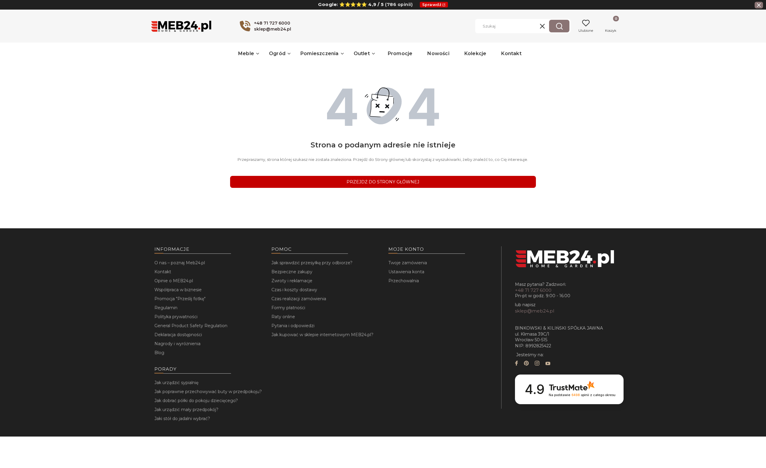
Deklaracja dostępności (178, 334)
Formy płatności (288, 307)
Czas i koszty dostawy (294, 289)
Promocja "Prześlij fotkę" (180, 298)
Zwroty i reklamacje (291, 280)
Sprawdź (432, 4)
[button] (559, 26)
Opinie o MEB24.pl (173, 280)
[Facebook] (516, 364)
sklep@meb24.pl (534, 311)
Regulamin (165, 307)
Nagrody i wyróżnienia (177, 343)
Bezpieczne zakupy (291, 271)
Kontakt (162, 271)
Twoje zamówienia (407, 262)
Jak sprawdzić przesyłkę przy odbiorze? (311, 262)
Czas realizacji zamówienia (298, 298)
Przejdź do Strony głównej (382, 182)
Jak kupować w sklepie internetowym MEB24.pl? (322, 334)
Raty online (283, 316)
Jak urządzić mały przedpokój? (186, 409)
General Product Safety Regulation (190, 325)
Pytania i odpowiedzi (292, 325)
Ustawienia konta (406, 271)
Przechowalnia (403, 280)
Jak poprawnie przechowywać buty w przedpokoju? (208, 391)
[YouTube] (547, 364)
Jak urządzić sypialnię (176, 382)
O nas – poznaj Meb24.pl (179, 262)
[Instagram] (537, 364)
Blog (159, 352)
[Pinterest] (526, 364)
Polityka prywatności (175, 316)
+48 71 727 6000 (533, 290)
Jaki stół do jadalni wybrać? (182, 418)
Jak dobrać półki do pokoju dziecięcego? (196, 400)
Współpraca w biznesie (178, 289)
